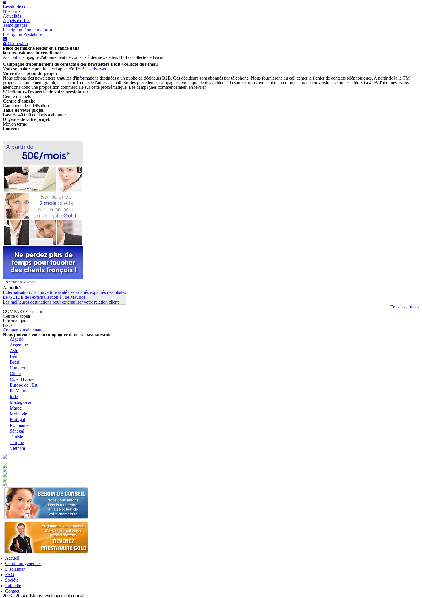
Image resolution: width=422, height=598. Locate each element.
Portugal (17, 419)
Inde (14, 396)
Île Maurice (20, 390)
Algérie (16, 339)
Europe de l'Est (23, 385)
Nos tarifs (11, 11)
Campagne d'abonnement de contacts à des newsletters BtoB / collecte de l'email (91, 57)
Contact (12, 591)
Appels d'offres (16, 20)
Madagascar (21, 402)
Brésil (15, 362)
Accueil (10, 57)
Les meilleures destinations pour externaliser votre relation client (61, 302)
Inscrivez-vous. (99, 68)
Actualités (12, 15)
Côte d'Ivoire (21, 379)
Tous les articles (404, 306)
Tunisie (16, 436)
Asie (14, 350)
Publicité (13, 585)
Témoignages (15, 25)
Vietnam (17, 448)
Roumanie (19, 425)
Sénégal (17, 431)
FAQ (9, 574)
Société (11, 580)
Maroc (16, 408)
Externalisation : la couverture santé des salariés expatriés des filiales (64, 292)
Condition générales (23, 563)
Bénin (15, 356)
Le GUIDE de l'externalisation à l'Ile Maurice (44, 297)
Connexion (17, 43)
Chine (15, 373)
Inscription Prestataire (22, 34)
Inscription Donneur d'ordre (28, 29)
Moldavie (18, 413)
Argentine (19, 344)
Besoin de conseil (19, 6)
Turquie (17, 442)
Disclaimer (15, 569)
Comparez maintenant (22, 329)
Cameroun (19, 367)
